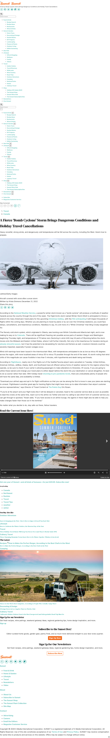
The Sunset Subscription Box (16, 97)
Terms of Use (57, 732)
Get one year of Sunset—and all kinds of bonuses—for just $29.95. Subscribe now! (34, 482)
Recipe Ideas (11, 24)
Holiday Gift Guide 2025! (14, 90)
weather (6, 505)
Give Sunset (7, 101)
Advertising (8, 716)
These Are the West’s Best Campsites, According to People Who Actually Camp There (28, 604)
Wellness (10, 57)
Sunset (3, 666)
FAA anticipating (79, 319)
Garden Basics (11, 37)
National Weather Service (24, 313)
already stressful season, (10, 344)
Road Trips (10, 75)
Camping (10, 79)
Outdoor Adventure (13, 77)
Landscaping (11, 42)
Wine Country (11, 72)
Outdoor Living (11, 46)
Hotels (9, 83)
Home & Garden (8, 31)
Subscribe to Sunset (11, 697)
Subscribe (6, 197)
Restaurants (11, 26)
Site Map (7, 706)
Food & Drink (7, 20)
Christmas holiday (56, 319)
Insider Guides (11, 66)
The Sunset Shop (12, 92)
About (2, 690)
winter (6, 508)
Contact (3, 711)
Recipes (3, 543)
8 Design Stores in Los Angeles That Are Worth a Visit (17, 609)
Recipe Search (11, 22)
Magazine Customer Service (12, 199)
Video (5, 685)
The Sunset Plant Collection (14, 703)
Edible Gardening (12, 48)
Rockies (6, 496)
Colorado (21, 335)
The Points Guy (55, 387)
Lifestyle (6, 53)
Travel (5, 64)
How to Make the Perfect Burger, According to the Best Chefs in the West (24, 546)
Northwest (7, 493)
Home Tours (10, 33)
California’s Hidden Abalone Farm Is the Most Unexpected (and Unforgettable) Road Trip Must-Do (32, 614)
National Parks (11, 81)
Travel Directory (12, 68)
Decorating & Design (13, 35)
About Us (7, 695)
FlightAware (16, 362)
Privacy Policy (73, 732)
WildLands (10, 70)
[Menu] (0, 1)
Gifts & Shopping (12, 55)
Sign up (3, 623)
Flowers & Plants (12, 44)
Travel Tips (8, 502)
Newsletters (7, 99)
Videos (9, 61)
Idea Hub (6, 50)
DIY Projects (11, 40)
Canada (6, 214)
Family (9, 59)
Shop (5, 88)
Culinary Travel (11, 86)
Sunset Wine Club (12, 94)
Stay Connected (5, 203)
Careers (6, 718)
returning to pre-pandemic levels (56, 374)
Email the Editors (10, 721)
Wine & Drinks (11, 29)
